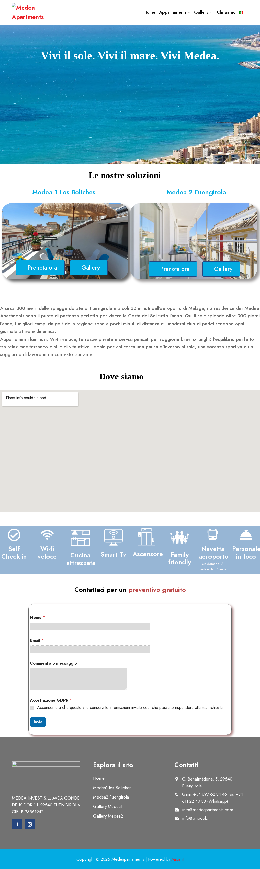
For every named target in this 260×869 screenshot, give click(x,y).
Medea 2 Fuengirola (196, 192)
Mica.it (177, 859)
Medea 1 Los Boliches (63, 192)
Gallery (201, 12)
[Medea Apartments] (38, 12)
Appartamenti (172, 12)
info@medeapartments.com (207, 810)
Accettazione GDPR (51, 700)
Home (149, 12)
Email (37, 640)
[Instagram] (30, 824)
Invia (38, 722)
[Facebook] (17, 824)
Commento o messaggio (53, 663)
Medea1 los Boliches (112, 788)
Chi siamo (226, 12)
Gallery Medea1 (107, 806)
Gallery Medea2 (108, 816)
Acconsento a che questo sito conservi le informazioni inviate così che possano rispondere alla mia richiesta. (130, 708)
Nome (37, 617)
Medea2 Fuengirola (111, 797)
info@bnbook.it (196, 818)
